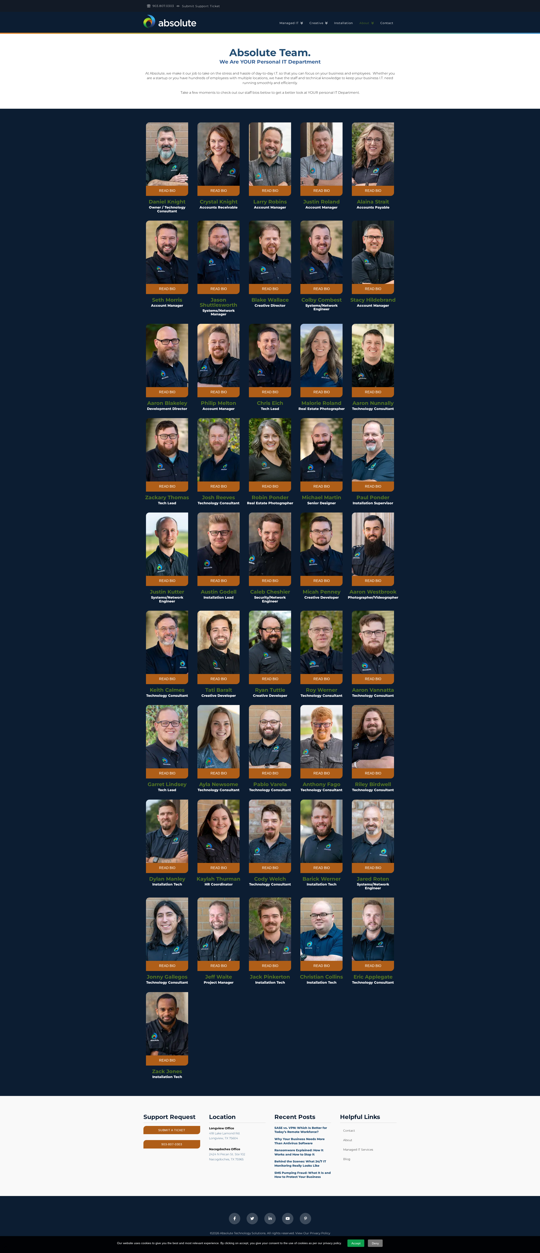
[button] (167, 191)
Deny (375, 1243)
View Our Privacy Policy (312, 1233)
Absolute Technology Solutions (243, 1233)
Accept (355, 1243)
